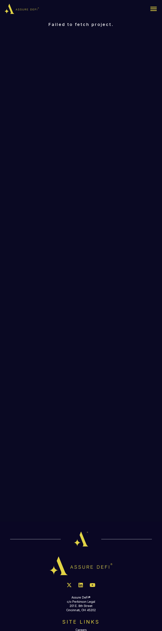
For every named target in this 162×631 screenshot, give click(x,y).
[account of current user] (153, 9)
